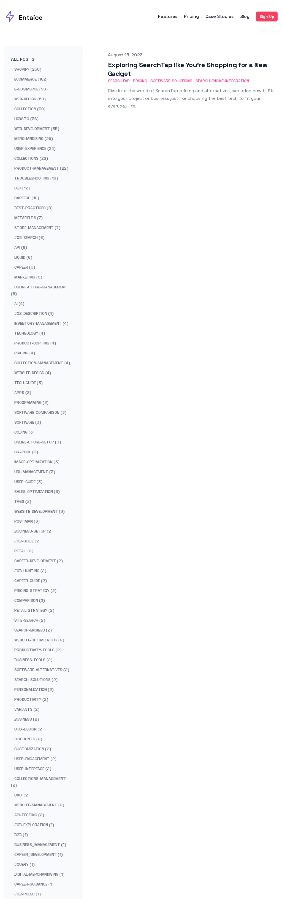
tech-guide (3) (28, 382)
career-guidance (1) (33, 884)
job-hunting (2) (30, 570)
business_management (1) (40, 844)
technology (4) (29, 333)
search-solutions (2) (36, 679)
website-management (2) (39, 805)
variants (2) (26, 709)
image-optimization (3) (36, 461)
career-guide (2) (30, 580)
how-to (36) (26, 118)
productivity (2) (31, 699)
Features (167, 16)
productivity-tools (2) (37, 649)
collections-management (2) (38, 782)
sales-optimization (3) (37, 491)
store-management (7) (37, 227)
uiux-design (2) (29, 729)
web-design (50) (30, 98)
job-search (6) (29, 237)
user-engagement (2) (35, 758)
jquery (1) (24, 864)
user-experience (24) (35, 148)
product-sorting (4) (35, 343)
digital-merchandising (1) (39, 874)
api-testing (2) (29, 814)
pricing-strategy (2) (35, 590)
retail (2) (23, 550)
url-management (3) (34, 471)
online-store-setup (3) (37, 442)
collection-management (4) (42, 362)
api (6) (20, 247)
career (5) (24, 267)
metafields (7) (28, 217)
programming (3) (31, 402)
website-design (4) (32, 372)
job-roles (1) (27, 894)
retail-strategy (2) (34, 610)
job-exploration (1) (34, 824)
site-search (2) (29, 620)
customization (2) (32, 748)
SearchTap (119, 80)
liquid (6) (23, 257)
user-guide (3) (28, 481)
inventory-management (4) (41, 323)
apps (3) (22, 392)
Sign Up (266, 16)
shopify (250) (27, 69)
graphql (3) (26, 452)
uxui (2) (21, 795)
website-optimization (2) (39, 640)
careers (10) (26, 197)
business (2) (26, 719)
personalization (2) (34, 689)
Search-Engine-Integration (222, 80)
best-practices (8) (33, 207)
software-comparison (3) (40, 412)
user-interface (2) (32, 768)
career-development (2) (38, 560)
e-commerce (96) (31, 89)
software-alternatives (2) (41, 669)
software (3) (27, 422)
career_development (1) (38, 854)
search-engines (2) (33, 630)
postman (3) (27, 521)
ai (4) (19, 303)
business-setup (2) (33, 531)
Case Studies (219, 16)
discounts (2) (28, 739)
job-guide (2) (27, 541)
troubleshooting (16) (36, 178)
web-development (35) (36, 128)
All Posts (23, 59)
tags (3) (22, 501)
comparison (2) (29, 600)
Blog (245, 16)
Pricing (191, 16)
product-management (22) (41, 168)
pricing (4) (24, 353)
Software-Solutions (171, 80)
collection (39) (29, 108)
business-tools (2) (33, 659)
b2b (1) (21, 834)
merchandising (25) (33, 138)
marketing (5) (28, 277)
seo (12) (22, 188)
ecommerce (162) (31, 79)
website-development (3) (39, 511)
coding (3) (24, 432)
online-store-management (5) (39, 290)
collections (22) (31, 158)
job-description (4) (34, 313)
